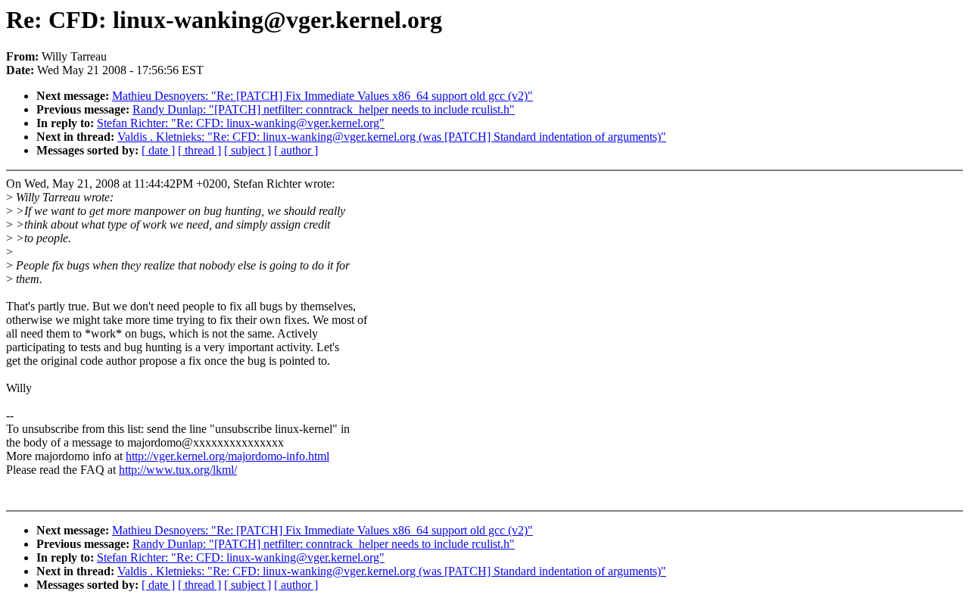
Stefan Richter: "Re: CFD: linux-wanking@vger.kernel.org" (241, 123)
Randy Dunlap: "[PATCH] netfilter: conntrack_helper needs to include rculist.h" (323, 109)
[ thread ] (199, 150)
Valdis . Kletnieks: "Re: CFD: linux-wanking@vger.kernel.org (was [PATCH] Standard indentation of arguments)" (391, 136)
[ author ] (296, 150)
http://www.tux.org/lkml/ (178, 469)
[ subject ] (247, 150)
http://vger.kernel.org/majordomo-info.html (227, 456)
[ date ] (158, 150)
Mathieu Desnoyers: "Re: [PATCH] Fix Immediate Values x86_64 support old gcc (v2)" (322, 95)
